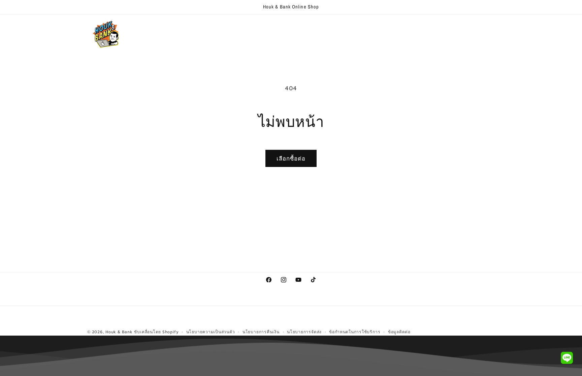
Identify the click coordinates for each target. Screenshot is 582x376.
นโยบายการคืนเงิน (261, 331)
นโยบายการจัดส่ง (304, 331)
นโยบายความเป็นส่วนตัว (210, 331)
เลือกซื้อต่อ (291, 158)
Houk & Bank (118, 331)
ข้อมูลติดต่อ (399, 331)
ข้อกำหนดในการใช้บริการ (354, 331)
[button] (187, 28)
